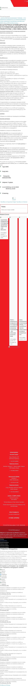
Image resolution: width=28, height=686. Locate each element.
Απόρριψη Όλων (3, 540)
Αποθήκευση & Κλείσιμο (5, 685)
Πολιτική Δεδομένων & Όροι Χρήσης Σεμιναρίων (14, 502)
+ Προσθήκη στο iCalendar (21, 201)
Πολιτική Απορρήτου (14, 497)
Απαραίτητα (4, 574)
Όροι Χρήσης (14, 499)
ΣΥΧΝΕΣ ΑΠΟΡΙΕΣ (14, 518)
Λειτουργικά (4, 577)
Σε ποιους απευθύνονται (14, 514)
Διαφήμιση (4, 584)
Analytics (3, 580)
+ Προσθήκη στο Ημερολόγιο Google (8, 201)
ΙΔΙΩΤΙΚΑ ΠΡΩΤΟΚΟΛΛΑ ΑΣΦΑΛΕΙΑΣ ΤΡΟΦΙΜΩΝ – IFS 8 (13, 18)
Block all (3, 571)
